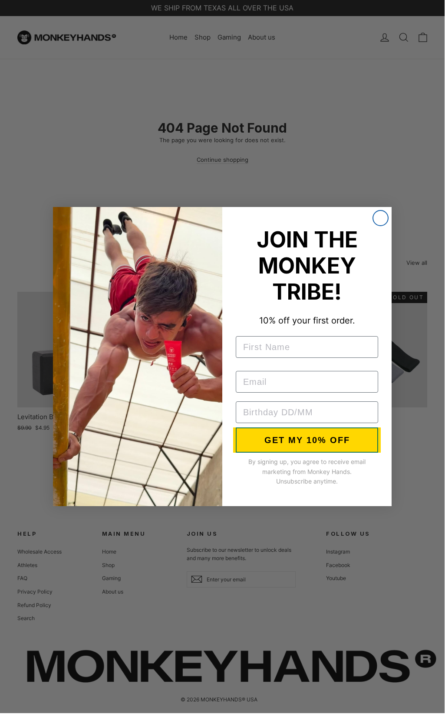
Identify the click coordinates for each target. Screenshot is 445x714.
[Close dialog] (380, 218)
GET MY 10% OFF (307, 440)
